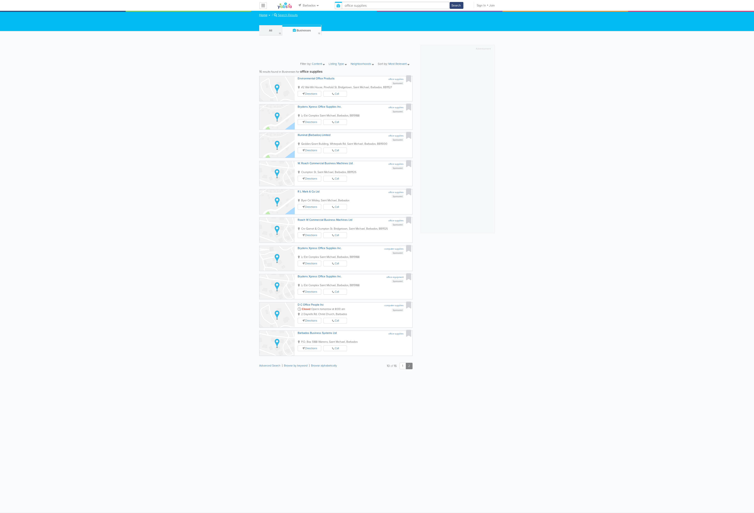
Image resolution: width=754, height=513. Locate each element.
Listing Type (337, 64)
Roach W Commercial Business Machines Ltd (325, 220)
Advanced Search (269, 365)
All (275, 31)
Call (337, 93)
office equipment (395, 277)
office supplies (396, 79)
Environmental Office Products (316, 78)
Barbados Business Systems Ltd (317, 333)
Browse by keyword (295, 365)
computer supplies (394, 249)
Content (317, 64)
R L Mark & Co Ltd (308, 192)
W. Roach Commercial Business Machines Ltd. (325, 163)
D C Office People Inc (311, 305)
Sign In (481, 5)
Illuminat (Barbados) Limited (314, 135)
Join (492, 5)
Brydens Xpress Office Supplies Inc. (319, 107)
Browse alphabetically (324, 365)
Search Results (288, 15)
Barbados (309, 5)
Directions (311, 93)
